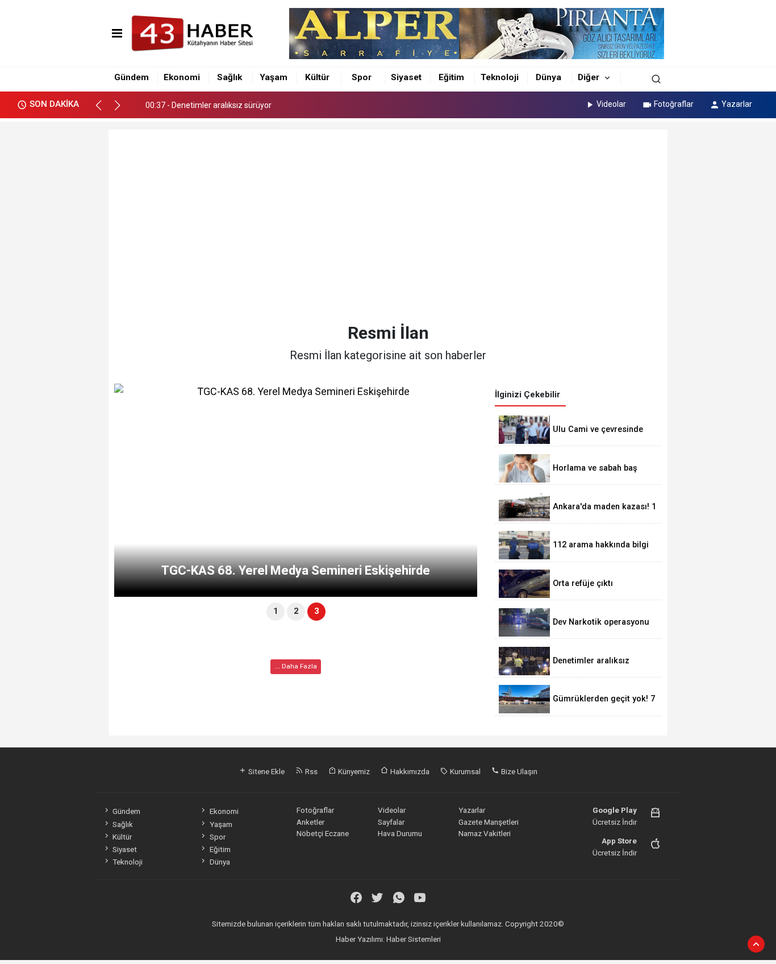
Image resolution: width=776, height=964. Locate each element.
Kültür (317, 77)
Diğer (588, 77)
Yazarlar (736, 104)
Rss (310, 771)
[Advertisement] (388, 226)
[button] (103, 110)
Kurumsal (464, 771)
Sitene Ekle (266, 771)
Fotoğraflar (674, 104)
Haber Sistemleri (413, 939)
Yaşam (273, 77)
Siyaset (406, 77)
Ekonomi (182, 77)
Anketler (310, 821)
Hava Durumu (400, 833)
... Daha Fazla (296, 666)
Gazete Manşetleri (488, 821)
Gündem (131, 77)
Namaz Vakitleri (484, 833)
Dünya (548, 77)
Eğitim (451, 77)
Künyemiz (353, 771)
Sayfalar (391, 821)
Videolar (611, 104)
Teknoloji (500, 77)
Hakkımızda (409, 771)
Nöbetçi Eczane (323, 833)
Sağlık (229, 77)
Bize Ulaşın (518, 771)
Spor (362, 77)
